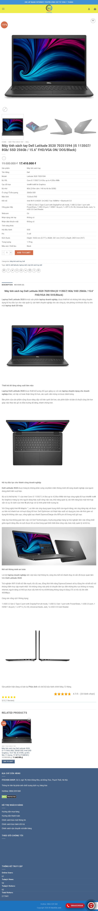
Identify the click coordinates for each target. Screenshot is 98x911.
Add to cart (24, 252)
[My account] (89, 8)
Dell (27, 142)
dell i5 (8, 265)
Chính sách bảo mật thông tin (14, 820)
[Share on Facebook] (8, 271)
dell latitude (15, 265)
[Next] (91, 65)
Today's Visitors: (9, 886)
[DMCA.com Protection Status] (9, 796)
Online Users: (8, 873)
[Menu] (3, 9)
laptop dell (23, 265)
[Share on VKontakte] (25, 271)
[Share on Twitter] (13, 271)
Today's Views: (8, 879)
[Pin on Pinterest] (21, 271)
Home (4, 142)
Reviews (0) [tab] (19, 285)
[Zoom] (5, 109)
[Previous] (7, 65)
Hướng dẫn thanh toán (11, 816)
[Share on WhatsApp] (4, 271)
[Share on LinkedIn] (30, 271)
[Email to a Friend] (17, 271)
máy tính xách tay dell (34, 265)
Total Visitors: (8, 893)
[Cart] (95, 8)
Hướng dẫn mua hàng (10, 812)
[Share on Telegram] (39, 271)
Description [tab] (7, 285)
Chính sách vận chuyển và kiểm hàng (17, 828)
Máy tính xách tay (15, 142)
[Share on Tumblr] (34, 271)
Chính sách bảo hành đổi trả (13, 824)
